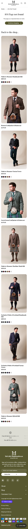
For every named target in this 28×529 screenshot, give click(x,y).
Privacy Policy (5, 505)
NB (9, 525)
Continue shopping (13, 23)
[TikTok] (17, 480)
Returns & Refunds (6, 515)
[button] (25, 3)
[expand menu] (2, 3)
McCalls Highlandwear (13, 498)
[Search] (21, 3)
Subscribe (7, 474)
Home (3, 9)
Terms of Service (5, 508)
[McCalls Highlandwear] (13, 3)
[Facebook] (2, 480)
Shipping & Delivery (6, 511)
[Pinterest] (7, 480)
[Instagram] (12, 480)
